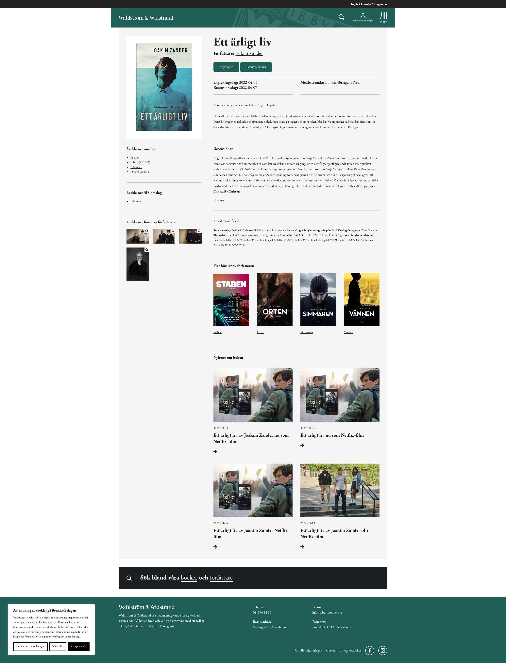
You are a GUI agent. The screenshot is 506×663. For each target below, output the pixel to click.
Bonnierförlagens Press (342, 82)
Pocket (134, 158)
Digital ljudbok (139, 172)
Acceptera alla (78, 646)
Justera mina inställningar (30, 646)
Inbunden (136, 167)
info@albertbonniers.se (327, 612)
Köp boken (226, 67)
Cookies (331, 650)
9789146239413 (339, 240)
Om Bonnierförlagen (308, 650)
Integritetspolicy (350, 650)
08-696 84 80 (262, 612)
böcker (189, 578)
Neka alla (57, 646)
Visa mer (218, 200)
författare (221, 578)
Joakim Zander (249, 53)
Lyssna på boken (256, 67)
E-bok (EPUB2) (140, 162)
